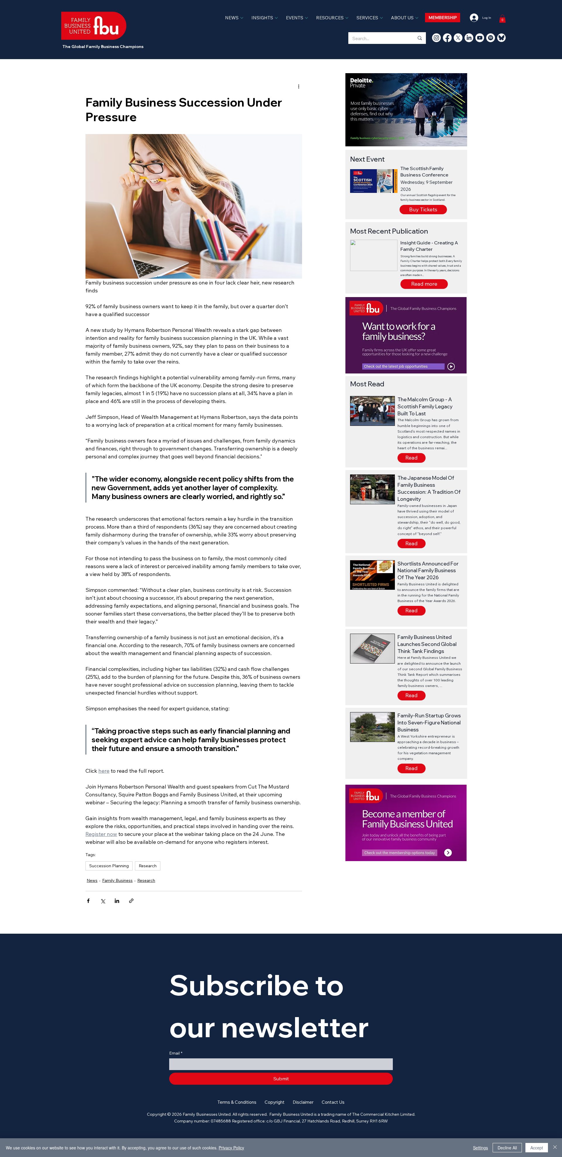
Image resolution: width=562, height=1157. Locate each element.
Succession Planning (109, 865)
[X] (458, 37)
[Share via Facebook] (88, 901)
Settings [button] (480, 1148)
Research (148, 865)
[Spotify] (490, 37)
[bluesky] (501, 37)
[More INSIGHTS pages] (276, 17)
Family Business (117, 880)
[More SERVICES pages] (381, 17)
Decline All (507, 1148)
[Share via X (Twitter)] (102, 901)
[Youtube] (479, 37)
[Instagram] (436, 37)
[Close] (554, 1147)
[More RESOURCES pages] (346, 17)
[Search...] (419, 38)
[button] (424, 284)
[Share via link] (131, 901)
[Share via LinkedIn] (117, 901)
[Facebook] (447, 37)
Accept (536, 1148)
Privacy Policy (231, 1148)
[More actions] (298, 86)
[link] (502, 19)
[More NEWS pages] (241, 17)
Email (175, 1053)
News (92, 880)
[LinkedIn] (469, 37)
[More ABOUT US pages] (416, 17)
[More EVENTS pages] (306, 17)
